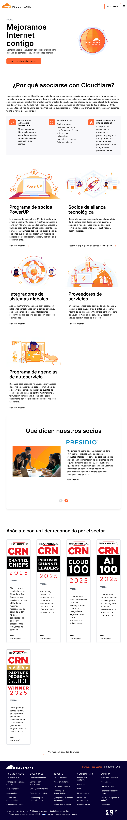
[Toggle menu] (124, 6)
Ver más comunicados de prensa (63, 752)
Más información (17, 245)
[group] (63, 457)
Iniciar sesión (113, 6)
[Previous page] (61, 501)
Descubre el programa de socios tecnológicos (90, 245)
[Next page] (66, 501)
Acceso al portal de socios (23, 61)
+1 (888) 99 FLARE (112, 767)
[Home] (17, 6)
